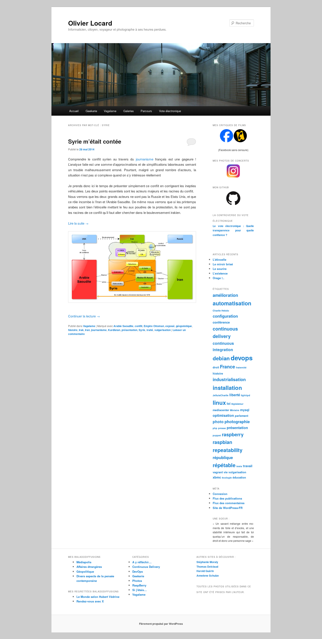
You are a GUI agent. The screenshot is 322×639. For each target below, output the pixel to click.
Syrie (142, 330)
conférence (221, 322)
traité (150, 330)
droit (216, 367)
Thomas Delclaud (207, 567)
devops (242, 357)
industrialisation (229, 379)
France (227, 366)
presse (222, 428)
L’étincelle (219, 259)
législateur (237, 403)
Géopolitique (85, 571)
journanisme (144, 159)
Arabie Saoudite (123, 326)
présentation (129, 330)
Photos (137, 581)
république (223, 457)
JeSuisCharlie (220, 395)
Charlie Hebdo (221, 310)
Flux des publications (227, 498)
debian (221, 358)
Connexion (220, 494)
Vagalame (110, 111)
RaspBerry (139, 585)
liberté (234, 394)
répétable (224, 465)
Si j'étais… (139, 590)
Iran (87, 330)
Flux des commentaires (228, 503)
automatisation (232, 303)
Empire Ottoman (154, 326)
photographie (237, 421)
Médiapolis (83, 562)
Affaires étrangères (89, 567)
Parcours (146, 111)
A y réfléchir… (142, 562)
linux (219, 402)
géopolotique (184, 326)
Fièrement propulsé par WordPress (161, 624)
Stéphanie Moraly (207, 562)
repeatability (227, 450)
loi (228, 403)
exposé (170, 326)
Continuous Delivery (146, 567)
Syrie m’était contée (94, 141)
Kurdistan (114, 330)
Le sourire (219, 269)
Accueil (74, 111)
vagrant (218, 472)
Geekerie (91, 111)
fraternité (241, 367)
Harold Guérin (205, 571)
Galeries (128, 111)
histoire (73, 330)
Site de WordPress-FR (227, 508)
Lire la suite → (78, 223)
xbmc (217, 477)
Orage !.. (218, 278)
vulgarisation (162, 330)
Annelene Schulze (207, 575)
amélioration (225, 295)
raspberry (233, 434)
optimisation (223, 415)
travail (247, 465)
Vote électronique (170, 111)
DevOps (137, 571)
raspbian (222, 442)
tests (239, 466)
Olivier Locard (90, 23)
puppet (217, 435)
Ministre (234, 410)
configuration (225, 316)
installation (227, 388)
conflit (138, 326)
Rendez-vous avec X (90, 601)
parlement (241, 416)
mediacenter (221, 410)
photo (218, 421)
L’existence (220, 273)
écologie (227, 477)
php (215, 428)
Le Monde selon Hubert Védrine (97, 597)
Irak (81, 330)
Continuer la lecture (84, 316)
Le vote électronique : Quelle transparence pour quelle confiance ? (233, 230)
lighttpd (245, 395)
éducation (239, 477)
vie (226, 472)
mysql (244, 409)
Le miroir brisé (223, 264)
